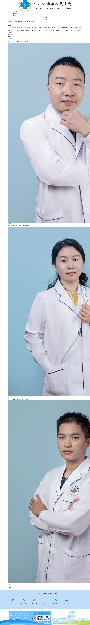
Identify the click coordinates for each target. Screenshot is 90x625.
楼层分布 (34, 603)
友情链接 (21, 613)
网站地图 (11, 613)
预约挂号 (12, 603)
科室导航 (20, 21)
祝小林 (9, 39)
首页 (16, 21)
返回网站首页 (45, 17)
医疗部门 (24, 21)
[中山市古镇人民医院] (45, 0)
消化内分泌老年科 (30, 21)
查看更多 (10, 34)
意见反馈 (66, 603)
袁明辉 (9, 584)
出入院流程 (24, 603)
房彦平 (9, 397)
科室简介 (15, 13)
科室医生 (15, 15)
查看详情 (26, 41)
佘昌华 (9, 223)
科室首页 (15, 11)
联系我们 (25, 613)
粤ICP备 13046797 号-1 (14, 619)
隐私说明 (16, 613)
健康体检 (55, 603)
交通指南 (45, 603)
